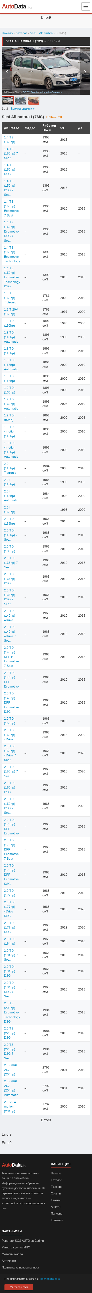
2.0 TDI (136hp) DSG (9, 578)
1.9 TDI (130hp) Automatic (11, 404)
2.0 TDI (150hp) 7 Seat (11, 771)
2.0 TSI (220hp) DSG (9, 1033)
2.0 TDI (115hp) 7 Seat (11, 535)
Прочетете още (50, 1279)
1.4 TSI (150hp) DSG (9, 169)
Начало (7, 33)
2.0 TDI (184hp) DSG (9, 971)
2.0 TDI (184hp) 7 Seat (11, 955)
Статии (55, 1200)
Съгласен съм (19, 1287)
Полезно (56, 1213)
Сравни (56, 1193)
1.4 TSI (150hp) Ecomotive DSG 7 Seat (11, 231)
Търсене (56, 1186)
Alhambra (46, 33)
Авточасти (9, 1260)
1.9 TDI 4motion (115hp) (9, 431)
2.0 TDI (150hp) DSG (9, 787)
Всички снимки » (23, 108)
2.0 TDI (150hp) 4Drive (9, 735)
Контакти (57, 1220)
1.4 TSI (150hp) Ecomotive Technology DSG (12, 277)
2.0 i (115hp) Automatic (11, 496)
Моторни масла (12, 1254)
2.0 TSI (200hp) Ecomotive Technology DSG (12, 1012)
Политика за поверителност (20, 1267)
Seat (33, 33)
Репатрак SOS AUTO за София (23, 1240)
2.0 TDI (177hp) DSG (9, 927)
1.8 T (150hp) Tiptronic (10, 298)
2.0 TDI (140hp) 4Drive (9, 615)
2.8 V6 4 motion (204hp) (10, 1106)
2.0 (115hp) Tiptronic (10, 468)
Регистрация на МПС (16, 1247)
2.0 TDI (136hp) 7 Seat (11, 562)
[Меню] (85, 6)
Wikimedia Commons (51, 92)
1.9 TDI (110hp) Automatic (11, 337)
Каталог (21, 33)
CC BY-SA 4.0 (30, 92)
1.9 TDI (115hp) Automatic (11, 364)
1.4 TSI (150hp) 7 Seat (11, 153)
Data (14, 6)
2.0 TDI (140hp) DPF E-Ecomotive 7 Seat (11, 657)
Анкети (55, 1207)
